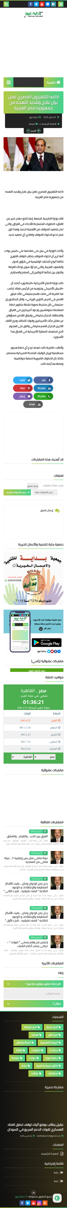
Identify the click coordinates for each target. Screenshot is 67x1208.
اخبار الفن (53, 1034)
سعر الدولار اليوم (37, 670)
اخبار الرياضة (30, 1027)
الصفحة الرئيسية (49, 124)
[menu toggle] (60, 4)
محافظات (53, 1073)
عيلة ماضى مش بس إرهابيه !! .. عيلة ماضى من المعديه (26, 859)
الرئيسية (51, 82)
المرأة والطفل (23, 1042)
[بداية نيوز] (33, 14)
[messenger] (47, 4)
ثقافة (19, 1050)
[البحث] (6, 4)
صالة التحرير (49, 29)
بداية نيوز (20, 1196)
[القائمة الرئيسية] (8, 82)
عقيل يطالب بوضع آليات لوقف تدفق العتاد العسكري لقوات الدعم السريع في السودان (35, 1127)
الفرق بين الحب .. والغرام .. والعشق (27, 836)
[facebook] (30, 4)
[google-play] (53, 4)
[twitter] (36, 4)
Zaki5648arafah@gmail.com (49, 1136)
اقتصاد (34, 1034)
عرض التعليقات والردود (16, 492)
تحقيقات (36, 1050)
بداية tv (54, 1050)
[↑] (33, 1192)
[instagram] (39, 1202)
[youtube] (41, 4)
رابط (56, 1173)
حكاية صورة (51, 1058)
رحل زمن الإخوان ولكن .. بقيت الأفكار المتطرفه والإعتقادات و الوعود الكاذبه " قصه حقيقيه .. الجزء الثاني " (26, 887)
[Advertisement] (33, 53)
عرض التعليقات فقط (44, 492)
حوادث (32, 1058)
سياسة (32, 124)
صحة (24, 1065)
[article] (33, 424)
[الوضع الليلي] (57, 1198)
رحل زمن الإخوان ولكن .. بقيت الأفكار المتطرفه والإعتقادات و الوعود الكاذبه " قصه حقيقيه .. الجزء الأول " (26, 916)
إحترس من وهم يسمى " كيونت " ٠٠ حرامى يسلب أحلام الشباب (27, 944)
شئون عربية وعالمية (47, 1065)
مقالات (34, 1073)
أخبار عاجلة (52, 1027)
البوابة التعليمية (49, 1042)
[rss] (45, 1202)
